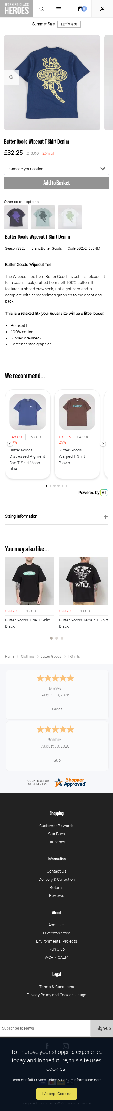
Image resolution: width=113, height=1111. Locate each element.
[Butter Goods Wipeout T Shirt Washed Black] (16, 217)
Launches (56, 842)
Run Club (57, 949)
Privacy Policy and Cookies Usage (56, 994)
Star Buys (56, 833)
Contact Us (57, 871)
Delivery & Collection (57, 879)
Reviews (56, 895)
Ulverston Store (56, 933)
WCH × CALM (56, 957)
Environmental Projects (56, 941)
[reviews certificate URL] (56, 782)
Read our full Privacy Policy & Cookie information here (56, 1080)
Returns (57, 887)
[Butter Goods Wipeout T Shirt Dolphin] (43, 217)
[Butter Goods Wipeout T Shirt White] (70, 217)
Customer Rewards (56, 825)
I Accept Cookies (57, 1093)
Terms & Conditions (56, 986)
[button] (10, 444)
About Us (56, 925)
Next (102, 601)
